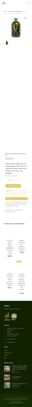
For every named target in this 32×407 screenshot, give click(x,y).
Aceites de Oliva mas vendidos (15, 11)
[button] (25, 18)
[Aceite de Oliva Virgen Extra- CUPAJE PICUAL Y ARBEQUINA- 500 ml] (10, 265)
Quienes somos (8, 352)
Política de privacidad (15, 399)
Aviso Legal (7, 399)
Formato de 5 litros (17, 195)
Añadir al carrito (13, 186)
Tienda (5, 350)
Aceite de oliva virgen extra (11, 192)
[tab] (16, 198)
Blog (5, 357)
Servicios (6, 355)
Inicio (5, 11)
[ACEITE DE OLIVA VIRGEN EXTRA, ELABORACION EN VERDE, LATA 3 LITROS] (10, 232)
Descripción (9, 198)
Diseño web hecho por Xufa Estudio (16, 402)
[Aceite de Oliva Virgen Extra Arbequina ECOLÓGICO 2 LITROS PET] (21, 232)
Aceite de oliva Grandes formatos (19, 190)
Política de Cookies (24, 398)
